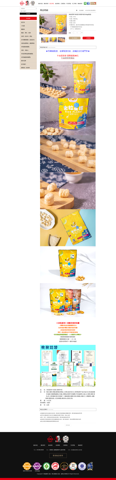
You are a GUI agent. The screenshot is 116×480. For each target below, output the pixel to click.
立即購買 (88, 38)
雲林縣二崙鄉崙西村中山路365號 (57, 449)
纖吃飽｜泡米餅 (25, 67)
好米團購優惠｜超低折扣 (28, 39)
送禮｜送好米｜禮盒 (26, 36)
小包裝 (23, 26)
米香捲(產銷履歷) (25, 57)
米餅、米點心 (24, 50)
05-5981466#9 (40, 449)
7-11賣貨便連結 (67, 58)
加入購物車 (74, 38)
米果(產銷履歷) (25, 46)
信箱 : (69, 449)
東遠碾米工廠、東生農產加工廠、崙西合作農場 (27, 3)
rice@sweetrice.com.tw (76, 449)
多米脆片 (23, 64)
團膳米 (23, 29)
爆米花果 (23, 60)
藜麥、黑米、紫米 (26, 32)
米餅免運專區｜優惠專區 (28, 43)
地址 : (47, 449)
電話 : (35, 449)
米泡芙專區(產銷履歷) (27, 53)
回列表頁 (68, 425)
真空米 (23, 22)
